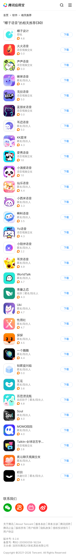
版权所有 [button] (21, 527)
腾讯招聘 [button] (65, 524)
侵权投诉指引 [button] (60, 527)
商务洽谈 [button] (53, 524)
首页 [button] (5, 15)
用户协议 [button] (8, 531)
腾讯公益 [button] (8, 527)
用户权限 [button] (33, 527)
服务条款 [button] (40, 524)
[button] (14, 5)
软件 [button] (15, 15)
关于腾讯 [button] (8, 524)
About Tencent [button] (24, 524)
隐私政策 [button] (45, 527)
